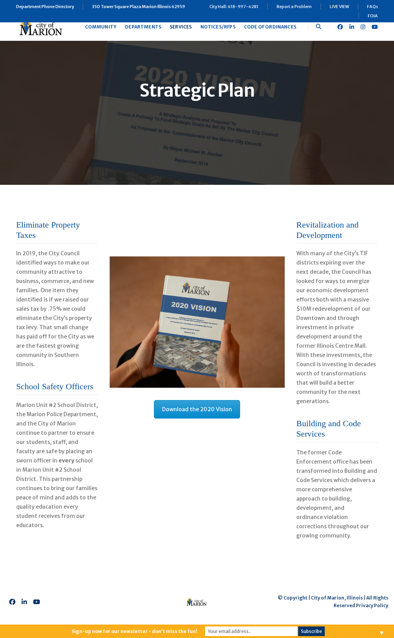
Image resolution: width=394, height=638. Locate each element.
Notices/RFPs (217, 27)
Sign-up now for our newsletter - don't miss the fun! (134, 631)
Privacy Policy (372, 605)
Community (101, 27)
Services (181, 27)
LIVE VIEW (339, 6)
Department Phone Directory (45, 6)
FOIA (373, 15)
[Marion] (41, 26)
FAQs (372, 6)
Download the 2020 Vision (197, 409)
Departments (143, 27)
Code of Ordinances (270, 27)
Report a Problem (294, 6)
